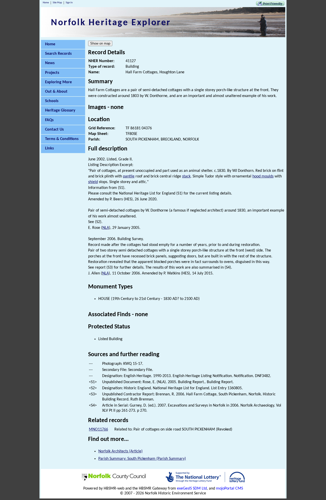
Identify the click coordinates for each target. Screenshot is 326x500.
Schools (51, 101)
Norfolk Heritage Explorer (111, 22)
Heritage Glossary (60, 110)
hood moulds (263, 176)
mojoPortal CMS (229, 489)
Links (49, 148)
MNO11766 (98, 429)
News (50, 63)
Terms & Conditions (61, 139)
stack (186, 176)
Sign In (69, 2)
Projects (52, 73)
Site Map (57, 2)
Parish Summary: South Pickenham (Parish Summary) (142, 459)
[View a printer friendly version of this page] (270, 5)
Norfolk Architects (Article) (120, 451)
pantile (128, 176)
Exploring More (58, 82)
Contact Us (54, 130)
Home (46, 2)
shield (93, 182)
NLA (105, 228)
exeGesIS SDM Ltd (192, 489)
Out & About (56, 92)
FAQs (49, 120)
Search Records (58, 54)
